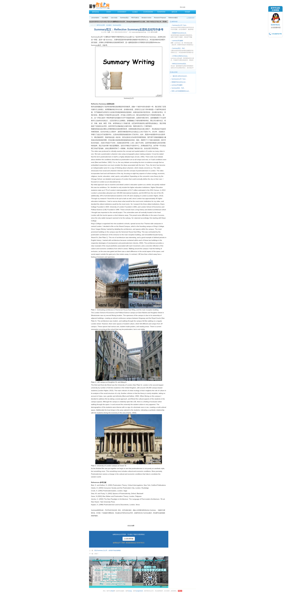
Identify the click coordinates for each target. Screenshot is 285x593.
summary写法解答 (177, 40)
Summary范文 (124, 17)
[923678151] (275, 37)
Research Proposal (160, 17)
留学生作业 (95, 12)
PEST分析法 (135, 17)
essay (130, 591)
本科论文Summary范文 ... (179, 63)
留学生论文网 (101, 25)
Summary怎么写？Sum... (179, 25)
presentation (95, 17)
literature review (146, 17)
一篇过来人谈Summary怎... (180, 76)
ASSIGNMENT (121, 12)
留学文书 (174, 12)
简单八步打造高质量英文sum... (181, 91)
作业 (112, 591)
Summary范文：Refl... (178, 48)
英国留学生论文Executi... (179, 33)
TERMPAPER (161, 12)
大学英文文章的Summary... (180, 56)
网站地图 (182, 7)
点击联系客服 (128, 539)
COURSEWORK (148, 12)
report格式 (105, 17)
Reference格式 (173, 17)
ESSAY (109, 12)
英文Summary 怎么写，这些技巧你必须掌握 (107, 550)
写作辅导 (187, 12)
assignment (139, 591)
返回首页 (191, 18)
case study (114, 17)
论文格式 (135, 12)
